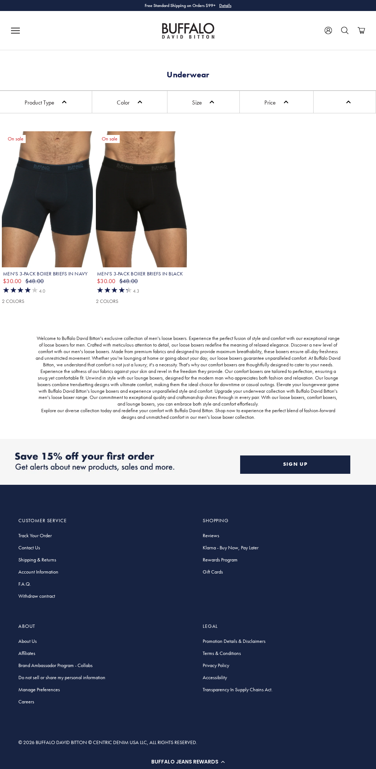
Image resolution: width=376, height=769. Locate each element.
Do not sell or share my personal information (61, 677)
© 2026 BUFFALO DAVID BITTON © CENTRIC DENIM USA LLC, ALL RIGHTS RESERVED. (107, 742)
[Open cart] (361, 30)
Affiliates (26, 653)
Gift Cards (213, 571)
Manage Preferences (39, 689)
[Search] (344, 30)
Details (225, 5)
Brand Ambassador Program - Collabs (55, 665)
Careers (26, 701)
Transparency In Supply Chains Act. (237, 689)
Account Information (38, 571)
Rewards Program (220, 559)
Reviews (211, 535)
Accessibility (215, 677)
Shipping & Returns (37, 559)
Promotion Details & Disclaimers (234, 641)
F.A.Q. (24, 584)
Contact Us (29, 547)
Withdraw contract (36, 596)
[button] (188, 761)
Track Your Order (35, 535)
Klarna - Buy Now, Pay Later (230, 547)
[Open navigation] (15, 30)
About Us (27, 641)
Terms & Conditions (222, 653)
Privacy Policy (216, 665)
